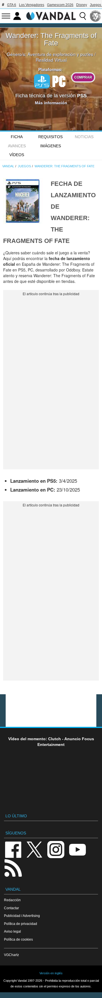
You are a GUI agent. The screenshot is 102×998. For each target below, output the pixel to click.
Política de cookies (18, 939)
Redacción (12, 900)
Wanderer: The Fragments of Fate (51, 39)
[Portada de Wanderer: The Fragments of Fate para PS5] (23, 200)
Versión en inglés (51, 973)
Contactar (11, 908)
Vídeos (16, 154)
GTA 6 (11, 5)
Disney (81, 5)
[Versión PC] (59, 81)
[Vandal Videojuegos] (51, 15)
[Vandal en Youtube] (77, 849)
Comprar (83, 77)
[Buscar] (83, 16)
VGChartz (11, 955)
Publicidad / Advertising (22, 915)
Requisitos (50, 136)
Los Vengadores (31, 5)
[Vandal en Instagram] (56, 849)
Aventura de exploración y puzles (60, 54)
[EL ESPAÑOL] (95, 16)
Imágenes (50, 146)
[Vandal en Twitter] (35, 849)
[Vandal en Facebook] (13, 849)
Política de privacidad (20, 923)
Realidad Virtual (51, 60)
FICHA (17, 136)
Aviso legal (12, 931)
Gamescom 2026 (60, 5)
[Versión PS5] (42, 81)
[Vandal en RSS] (13, 867)
